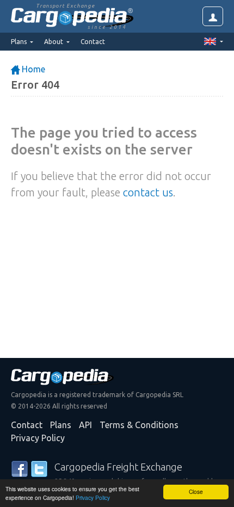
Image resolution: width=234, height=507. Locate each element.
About (54, 41)
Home (32, 69)
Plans (60, 425)
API (85, 425)
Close (196, 491)
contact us (148, 192)
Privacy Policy (93, 497)
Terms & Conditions (139, 425)
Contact (93, 41)
